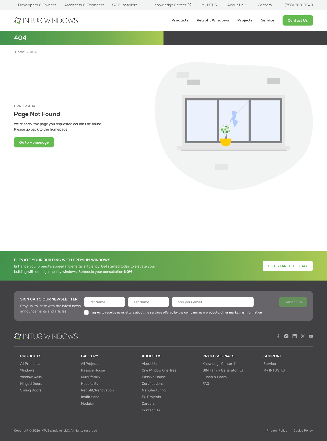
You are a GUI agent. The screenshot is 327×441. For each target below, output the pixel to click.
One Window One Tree (159, 370)
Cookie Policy (303, 430)
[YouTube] (311, 336)
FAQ (206, 383)
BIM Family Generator (220, 370)
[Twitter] (303, 336)
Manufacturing (154, 390)
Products (180, 20)
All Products (30, 364)
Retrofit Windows (213, 20)
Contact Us (151, 410)
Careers (148, 403)
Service (267, 20)
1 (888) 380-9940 (297, 5)
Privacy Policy (276, 430)
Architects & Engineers (84, 5)
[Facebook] (278, 336)
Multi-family (90, 377)
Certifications (153, 383)
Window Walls (31, 377)
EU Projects (151, 397)
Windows (27, 370)
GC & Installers (124, 5)
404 (33, 52)
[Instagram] (286, 336)
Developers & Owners (37, 5)
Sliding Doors (30, 390)
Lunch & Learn (215, 377)
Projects (245, 20)
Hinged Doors (31, 383)
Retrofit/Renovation (97, 390)
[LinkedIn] (295, 336)
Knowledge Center (218, 364)
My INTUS (271, 370)
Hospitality (89, 383)
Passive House (93, 370)
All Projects (90, 364)
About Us (149, 364)
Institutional (90, 397)
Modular (87, 403)
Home (20, 52)
